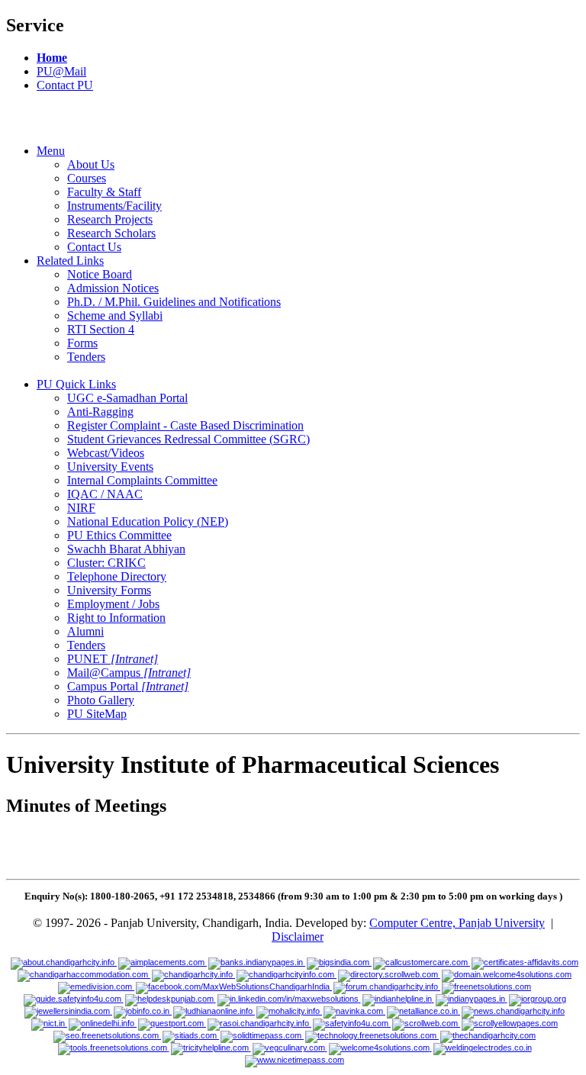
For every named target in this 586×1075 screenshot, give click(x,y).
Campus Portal (127, 686)
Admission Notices (113, 288)
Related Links (70, 260)
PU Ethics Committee (119, 535)
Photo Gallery (100, 700)
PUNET (112, 658)
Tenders (86, 356)
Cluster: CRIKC (106, 562)
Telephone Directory (116, 576)
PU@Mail (61, 71)
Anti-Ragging (100, 411)
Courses (86, 178)
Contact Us (94, 246)
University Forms (109, 590)
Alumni (85, 631)
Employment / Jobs (113, 603)
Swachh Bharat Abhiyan (126, 548)
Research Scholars (111, 233)
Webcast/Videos (105, 452)
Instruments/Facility (114, 205)
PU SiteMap (97, 713)
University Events (110, 466)
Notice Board (99, 274)
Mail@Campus (129, 672)
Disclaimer (298, 936)
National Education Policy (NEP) (147, 521)
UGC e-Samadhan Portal (127, 397)
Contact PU (65, 85)
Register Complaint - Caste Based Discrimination (185, 425)
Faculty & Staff (104, 191)
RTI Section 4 (100, 329)
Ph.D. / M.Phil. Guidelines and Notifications (174, 301)
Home (52, 57)
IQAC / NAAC (105, 494)
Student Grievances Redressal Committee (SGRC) (188, 439)
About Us (90, 164)
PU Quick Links (76, 384)
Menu (51, 150)
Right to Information (116, 617)
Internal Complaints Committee (142, 480)
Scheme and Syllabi (115, 315)
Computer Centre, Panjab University (457, 922)
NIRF (81, 507)
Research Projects (110, 219)
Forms (82, 342)
